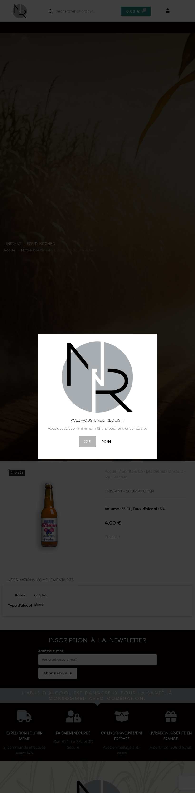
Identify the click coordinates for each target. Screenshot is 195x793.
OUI (87, 441)
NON (106, 441)
